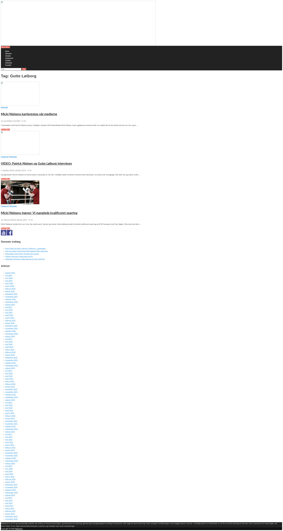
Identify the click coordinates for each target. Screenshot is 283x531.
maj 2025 (8, 312)
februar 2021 (10, 447)
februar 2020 (10, 479)
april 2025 (9, 315)
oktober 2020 (10, 458)
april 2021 (9, 442)
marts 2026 (9, 286)
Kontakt (8, 65)
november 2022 (11, 392)
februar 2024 (10, 352)
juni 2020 (9, 469)
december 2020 (11, 453)
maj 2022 (8, 408)
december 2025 (11, 294)
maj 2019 (8, 503)
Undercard (9, 58)
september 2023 (11, 365)
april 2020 (9, 474)
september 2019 (11, 492)
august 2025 (10, 304)
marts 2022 (9, 413)
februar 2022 (10, 416)
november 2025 (11, 297)
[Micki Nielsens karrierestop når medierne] (141, 94)
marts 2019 (9, 508)
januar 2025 (10, 323)
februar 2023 (10, 384)
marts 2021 (9, 445)
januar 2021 (10, 450)
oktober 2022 (10, 395)
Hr (25, 121)
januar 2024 (10, 355)
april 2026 (9, 283)
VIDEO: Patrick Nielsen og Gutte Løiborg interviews (36, 163)
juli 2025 (8, 307)
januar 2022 (10, 418)
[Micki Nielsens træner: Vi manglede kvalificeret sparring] (141, 192)
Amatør (8, 56)
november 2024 (11, 328)
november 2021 (11, 424)
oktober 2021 (10, 426)
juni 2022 (9, 405)
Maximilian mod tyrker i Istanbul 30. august (22, 254)
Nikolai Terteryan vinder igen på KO (19, 256)
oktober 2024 (10, 331)
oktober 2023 (10, 363)
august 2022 (10, 400)
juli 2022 (8, 402)
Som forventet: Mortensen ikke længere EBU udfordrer (26, 251)
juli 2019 (8, 498)
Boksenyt (19, 529)
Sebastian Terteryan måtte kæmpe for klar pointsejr (25, 259)
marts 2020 (9, 477)
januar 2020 (10, 482)
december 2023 (11, 357)
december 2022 (11, 389)
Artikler (8, 60)
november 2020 (11, 455)
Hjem (7, 51)
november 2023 (11, 360)
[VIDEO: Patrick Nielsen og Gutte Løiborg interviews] (141, 143)
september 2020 (11, 461)
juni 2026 (9, 278)
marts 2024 (9, 350)
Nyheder (8, 53)
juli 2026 (8, 275)
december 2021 (11, 421)
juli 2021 (8, 434)
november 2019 (11, 487)
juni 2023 (9, 373)
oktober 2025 (10, 299)
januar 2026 (10, 291)
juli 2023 (8, 371)
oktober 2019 (10, 490)
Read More (5, 130)
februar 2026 (10, 289)
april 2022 (9, 410)
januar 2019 (10, 514)
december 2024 (11, 326)
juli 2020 (8, 466)
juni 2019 (9, 500)
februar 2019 (10, 511)
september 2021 (11, 429)
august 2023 (10, 368)
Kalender (8, 63)
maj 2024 (8, 344)
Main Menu (5, 47)
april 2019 (9, 506)
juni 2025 (9, 310)
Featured (4, 157)
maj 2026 (8, 281)
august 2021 (10, 432)
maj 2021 (8, 440)
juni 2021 (9, 437)
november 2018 (11, 519)
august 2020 (10, 463)
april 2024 (9, 347)
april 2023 (9, 379)
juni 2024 (9, 342)
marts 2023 (9, 381)
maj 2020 (8, 471)
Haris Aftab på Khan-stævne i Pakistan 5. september (25, 248)
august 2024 (10, 336)
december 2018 (11, 516)
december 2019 (11, 485)
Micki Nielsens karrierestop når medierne (29, 114)
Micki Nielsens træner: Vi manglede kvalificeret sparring (39, 213)
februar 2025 (10, 320)
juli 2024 (8, 339)
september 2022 (11, 397)
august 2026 (10, 273)
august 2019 (10, 495)
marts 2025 (9, 318)
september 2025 (11, 302)
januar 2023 (10, 387)
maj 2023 (8, 376)
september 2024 (11, 334)
